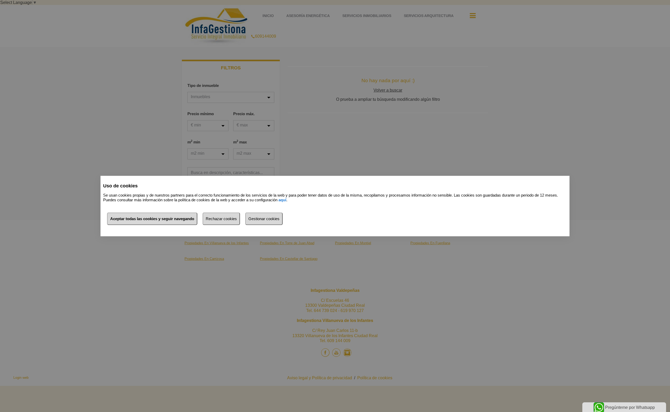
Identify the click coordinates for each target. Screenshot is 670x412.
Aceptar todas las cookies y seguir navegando (152, 218)
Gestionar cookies (264, 218)
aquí (282, 200)
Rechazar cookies (221, 218)
